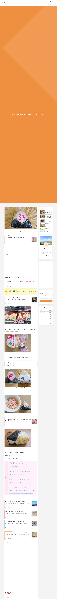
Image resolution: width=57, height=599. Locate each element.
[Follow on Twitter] (46, 1)
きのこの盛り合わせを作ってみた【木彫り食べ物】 (48, 217)
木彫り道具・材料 (45, 312)
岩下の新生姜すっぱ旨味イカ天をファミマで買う (17, 482)
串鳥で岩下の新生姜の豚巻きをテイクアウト (16, 466)
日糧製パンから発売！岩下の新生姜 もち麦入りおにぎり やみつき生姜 (21, 493)
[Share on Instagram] (46, 255)
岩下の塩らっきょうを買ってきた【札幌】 (16, 463)
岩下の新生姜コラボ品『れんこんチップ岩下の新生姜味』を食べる (20, 471)
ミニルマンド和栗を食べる (48, 221)
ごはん (8, 597)
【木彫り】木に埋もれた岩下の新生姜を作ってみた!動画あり (19, 485)
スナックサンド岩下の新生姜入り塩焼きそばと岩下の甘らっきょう (20, 487)
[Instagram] (48, 1)
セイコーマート (45, 316)
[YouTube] (50, 1)
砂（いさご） (46, 248)
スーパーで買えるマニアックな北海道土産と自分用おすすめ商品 (48, 231)
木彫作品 (45, 310)
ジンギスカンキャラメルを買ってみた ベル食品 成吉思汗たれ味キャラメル (48, 212)
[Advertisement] (21, 265)
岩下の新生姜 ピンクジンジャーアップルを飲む (17, 474)
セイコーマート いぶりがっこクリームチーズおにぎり (48, 226)
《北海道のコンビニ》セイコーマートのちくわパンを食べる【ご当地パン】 (21, 490)
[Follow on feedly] (52, 1)
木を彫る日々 (3, 2)
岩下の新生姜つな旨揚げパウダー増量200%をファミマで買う (19, 479)
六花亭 (45, 314)
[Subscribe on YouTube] (48, 255)
